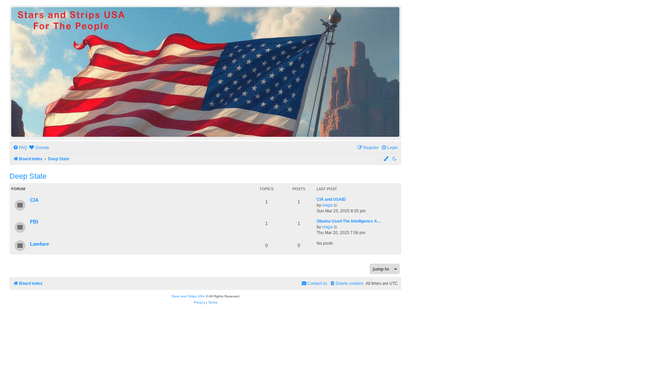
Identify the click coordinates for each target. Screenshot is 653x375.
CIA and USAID (331, 199)
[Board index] (205, 72)
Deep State (28, 176)
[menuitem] (20, 147)
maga (327, 205)
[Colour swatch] (386, 159)
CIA (34, 200)
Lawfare (39, 244)
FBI (34, 222)
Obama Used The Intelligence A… (349, 221)
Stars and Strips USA (188, 296)
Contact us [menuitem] (317, 283)
